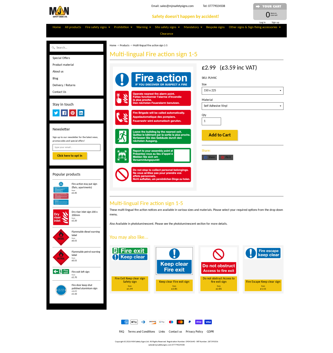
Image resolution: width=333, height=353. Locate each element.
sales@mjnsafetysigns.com (177, 6)
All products (73, 27)
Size (204, 84)
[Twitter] (56, 112)
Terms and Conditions (141, 331)
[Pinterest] (72, 112)
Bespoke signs (215, 27)
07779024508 (178, 345)
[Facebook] (64, 112)
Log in (263, 22)
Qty (204, 115)
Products (124, 45)
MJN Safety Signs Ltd (140, 342)
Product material (63, 64)
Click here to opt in (69, 155)
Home (57, 27)
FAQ (121, 331)
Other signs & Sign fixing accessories (253, 27)
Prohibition (121, 27)
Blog (55, 78)
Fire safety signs (96, 27)
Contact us (175, 331)
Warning (142, 27)
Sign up (275, 22)
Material (207, 100)
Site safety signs (165, 27)
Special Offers (61, 58)
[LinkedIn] (80, 112)
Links (162, 331)
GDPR (210, 331)
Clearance (166, 33)
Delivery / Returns (64, 85)
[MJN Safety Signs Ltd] (59, 12)
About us (58, 71)
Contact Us (59, 92)
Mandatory (191, 27)
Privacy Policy (194, 331)
